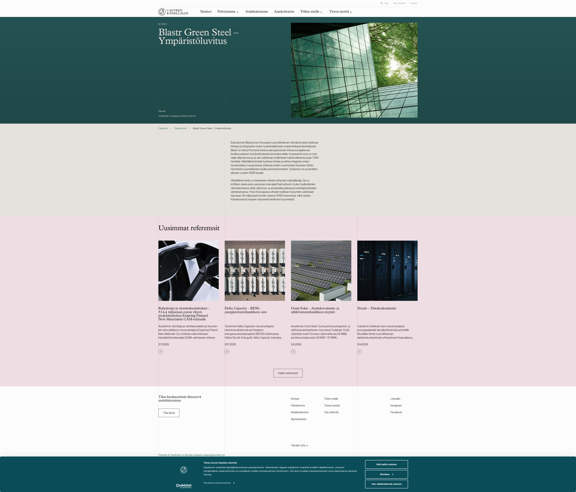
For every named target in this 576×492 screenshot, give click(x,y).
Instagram (396, 405)
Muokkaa (385, 474)
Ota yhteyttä (399, 3)
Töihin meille (331, 398)
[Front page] (173, 11)
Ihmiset (295, 398)
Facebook (396, 412)
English (414, 3)
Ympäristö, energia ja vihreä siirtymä (176, 115)
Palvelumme (298, 405)
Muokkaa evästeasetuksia (217, 483)
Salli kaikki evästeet (386, 464)
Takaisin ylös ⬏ (299, 445)
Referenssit (181, 128)
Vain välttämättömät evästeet (387, 484)
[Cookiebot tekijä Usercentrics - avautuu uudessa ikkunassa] (184, 486)
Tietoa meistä (332, 405)
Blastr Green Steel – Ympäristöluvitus (212, 128)
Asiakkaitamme (299, 412)
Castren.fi (163, 128)
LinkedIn (395, 398)
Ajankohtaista (298, 419)
